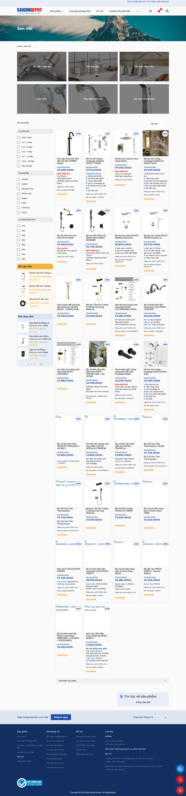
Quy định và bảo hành (85, 741)
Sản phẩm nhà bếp (25, 752)
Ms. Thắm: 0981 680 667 (158, 1)
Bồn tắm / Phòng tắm (27, 741)
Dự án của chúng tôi (55, 741)
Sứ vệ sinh (21, 736)
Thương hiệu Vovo (54, 758)
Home (19, 46)
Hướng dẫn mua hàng (85, 745)
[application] (62, 11)
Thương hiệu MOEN (55, 750)
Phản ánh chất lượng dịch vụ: (125, 749)
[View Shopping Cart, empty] (159, 11)
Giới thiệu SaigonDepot (56, 736)
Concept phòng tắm (55, 767)
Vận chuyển (81, 750)
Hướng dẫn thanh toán (86, 736)
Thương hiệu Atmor (54, 745)
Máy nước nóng (24, 761)
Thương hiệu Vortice (55, 763)
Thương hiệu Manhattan (56, 754)
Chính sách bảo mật (84, 754)
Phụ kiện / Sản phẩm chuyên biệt (29, 746)
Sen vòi (20, 757)
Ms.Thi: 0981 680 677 (136, 1)
